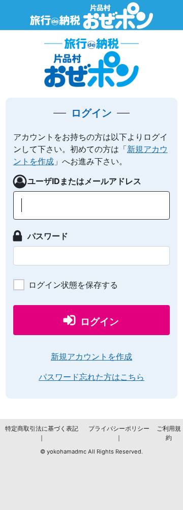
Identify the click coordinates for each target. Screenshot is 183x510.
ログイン (99, 321)
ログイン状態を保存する (73, 285)
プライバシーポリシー (118, 428)
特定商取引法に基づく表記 (41, 428)
